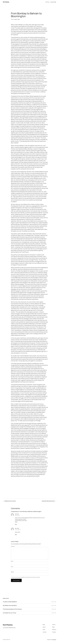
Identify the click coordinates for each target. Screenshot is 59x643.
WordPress (54, 639)
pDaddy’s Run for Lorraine (10, 501)
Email (12, 566)
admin (16, 19)
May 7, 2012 (17, 528)
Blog (19, 19)
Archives (47, 2)
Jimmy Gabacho (18, 529)
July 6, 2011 (17, 513)
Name (12, 561)
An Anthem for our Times (9, 613)
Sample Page (53, 2)
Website (12, 571)
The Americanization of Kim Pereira (12, 609)
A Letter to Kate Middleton (10, 601)
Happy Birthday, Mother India (48, 501)
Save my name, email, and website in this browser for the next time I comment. (26, 577)
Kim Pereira (6, 2)
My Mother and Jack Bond (10, 605)
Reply (16, 524)
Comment (13, 546)
